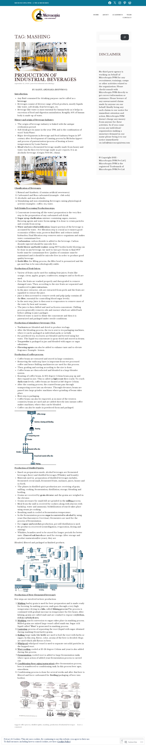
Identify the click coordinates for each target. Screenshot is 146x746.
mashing (46, 725)
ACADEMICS (117, 15)
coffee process (25, 725)
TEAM (128, 15)
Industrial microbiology (45, 83)
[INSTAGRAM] (119, 3)
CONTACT (127, 18)
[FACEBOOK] (109, 3)
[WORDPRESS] (129, 3)
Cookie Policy (64, 742)
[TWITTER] (114, 3)
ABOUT (106, 15)
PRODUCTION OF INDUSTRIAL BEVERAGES (45, 77)
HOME (96, 15)
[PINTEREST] (124, 3)
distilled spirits (36, 725)
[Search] (125, 37)
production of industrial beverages (62, 725)
